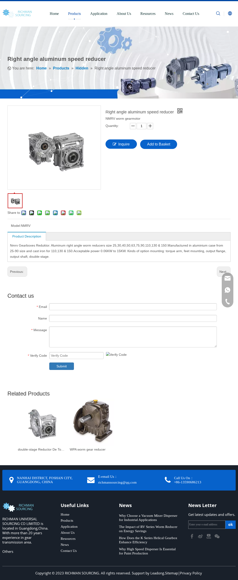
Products (74, 14)
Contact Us (191, 14)
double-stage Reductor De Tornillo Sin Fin (41, 449)
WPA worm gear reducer (88, 449)
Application (98, 14)
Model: (16, 225)
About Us (124, 14)
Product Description (26, 236)
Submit (61, 366)
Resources (147, 14)
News (169, 14)
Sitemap (171, 573)
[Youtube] (209, 536)
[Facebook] (192, 536)
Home (54, 14)
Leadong (157, 573)
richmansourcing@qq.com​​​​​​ (117, 482)
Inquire (124, 144)
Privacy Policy (191, 573)
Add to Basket (158, 144)
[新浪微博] (201, 536)
